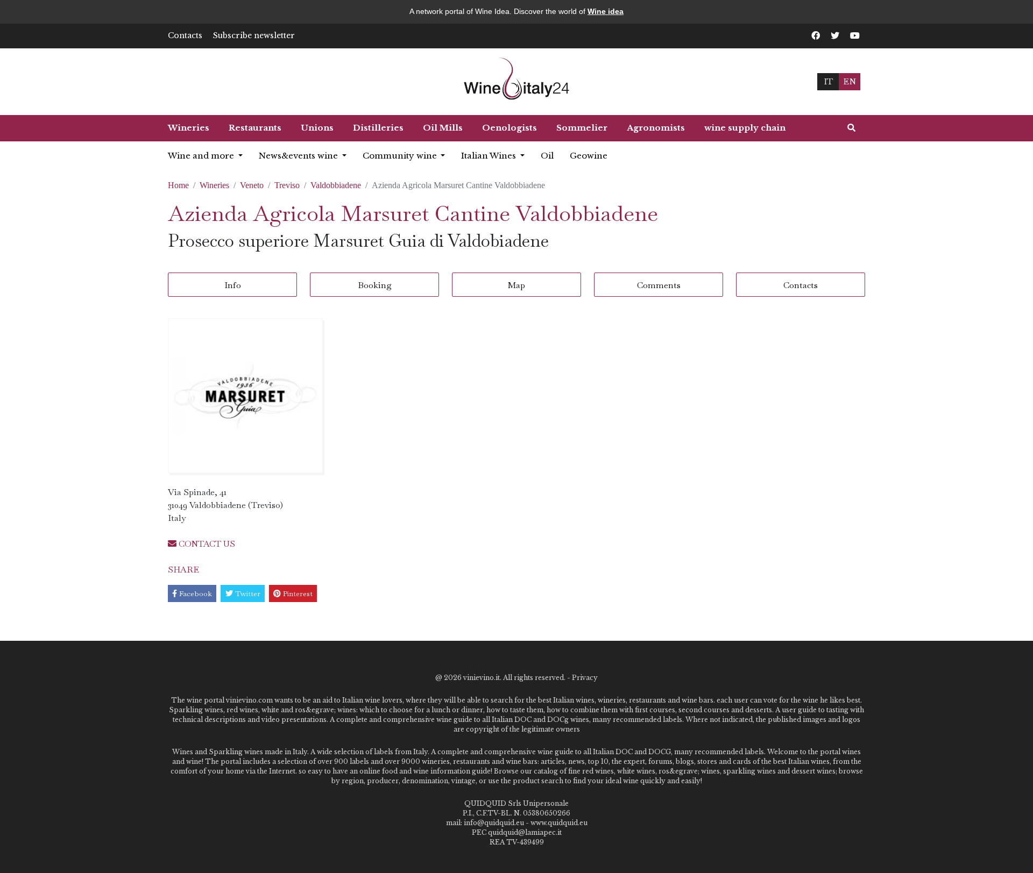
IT (828, 81)
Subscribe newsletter (254, 35)
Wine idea (606, 11)
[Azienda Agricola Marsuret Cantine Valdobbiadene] (245, 395)
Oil (547, 156)
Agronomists (656, 128)
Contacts (185, 35)
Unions (317, 128)
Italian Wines (489, 156)
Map (516, 285)
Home (178, 185)
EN (849, 81)
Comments (659, 285)
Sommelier (581, 128)
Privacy (585, 678)
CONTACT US (205, 543)
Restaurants (255, 128)
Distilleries (378, 128)
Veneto (252, 185)
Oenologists (509, 128)
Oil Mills (443, 128)
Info (232, 285)
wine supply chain (745, 128)
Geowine (588, 156)
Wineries (188, 128)
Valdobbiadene (335, 185)
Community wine (401, 156)
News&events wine (299, 156)
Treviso (287, 185)
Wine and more (202, 156)
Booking (375, 285)
